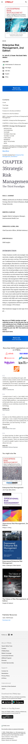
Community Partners (7, 655)
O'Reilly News (5, 651)
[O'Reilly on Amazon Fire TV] (7, 718)
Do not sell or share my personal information (13, 729)
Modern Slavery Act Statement (9, 740)
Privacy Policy (5, 676)
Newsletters (5, 673)
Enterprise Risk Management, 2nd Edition (13, 155)
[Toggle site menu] (2, 2)
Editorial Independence (7, 738)
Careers (4, 648)
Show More (5, 151)
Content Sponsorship (8, 663)
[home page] (9, 2)
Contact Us (5, 671)
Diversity (4, 660)
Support (4, 668)
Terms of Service (6, 736)
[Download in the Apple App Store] (7, 703)
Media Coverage (6, 653)
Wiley (6, 77)
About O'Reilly (6, 643)
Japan (3, 689)
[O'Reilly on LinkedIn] (9, 634)
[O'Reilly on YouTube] (11, 634)
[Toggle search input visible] (26, 2)
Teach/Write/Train (7, 646)
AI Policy (4, 678)
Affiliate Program (6, 658)
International (6, 683)
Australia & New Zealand (9, 686)
